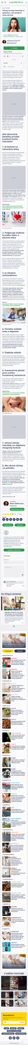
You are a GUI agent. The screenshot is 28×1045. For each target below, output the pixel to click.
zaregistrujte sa (14, 543)
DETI (12, 807)
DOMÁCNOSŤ (15, 832)
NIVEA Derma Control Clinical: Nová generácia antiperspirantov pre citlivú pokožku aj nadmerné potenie (18, 798)
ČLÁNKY (13, 758)
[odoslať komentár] (22, 575)
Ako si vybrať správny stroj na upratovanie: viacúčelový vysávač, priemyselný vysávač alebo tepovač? (17, 848)
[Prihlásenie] (2, 2)
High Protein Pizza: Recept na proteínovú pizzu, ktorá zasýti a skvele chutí (17, 712)
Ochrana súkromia (8, 1033)
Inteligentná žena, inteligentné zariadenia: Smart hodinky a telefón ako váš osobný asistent (18, 773)
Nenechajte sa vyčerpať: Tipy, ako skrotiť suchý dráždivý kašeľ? (18, 761)
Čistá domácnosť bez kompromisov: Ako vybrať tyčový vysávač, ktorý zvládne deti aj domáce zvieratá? (17, 936)
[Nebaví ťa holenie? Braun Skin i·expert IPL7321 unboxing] (7, 1003)
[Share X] (10, 519)
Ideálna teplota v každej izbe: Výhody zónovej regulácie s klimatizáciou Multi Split (18, 897)
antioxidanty (21, 285)
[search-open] (5, 2)
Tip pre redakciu (20, 1033)
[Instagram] (10, 1038)
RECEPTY (13, 708)
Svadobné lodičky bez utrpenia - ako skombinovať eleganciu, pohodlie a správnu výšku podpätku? (18, 688)
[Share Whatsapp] (7, 519)
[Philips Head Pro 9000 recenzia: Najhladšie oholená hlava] (21, 995)
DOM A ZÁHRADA (16, 818)
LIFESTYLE (14, 658)
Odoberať (22, 1022)
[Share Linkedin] (17, 519)
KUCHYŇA (14, 907)
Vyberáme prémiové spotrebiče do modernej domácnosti (18, 910)
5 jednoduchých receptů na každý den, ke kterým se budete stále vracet (18, 747)
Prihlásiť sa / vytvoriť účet (14, 550)
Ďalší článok (20, 525)
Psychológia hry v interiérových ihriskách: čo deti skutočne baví (18, 811)
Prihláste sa (7, 537)
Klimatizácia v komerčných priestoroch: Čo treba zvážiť (18, 873)
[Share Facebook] (3, 519)
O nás (6, 1028)
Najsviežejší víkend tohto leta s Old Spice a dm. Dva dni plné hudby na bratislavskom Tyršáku (18, 662)
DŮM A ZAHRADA (16, 733)
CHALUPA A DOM (16, 882)
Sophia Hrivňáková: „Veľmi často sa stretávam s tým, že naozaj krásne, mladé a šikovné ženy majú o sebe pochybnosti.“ (18, 674)
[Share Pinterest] (14, 519)
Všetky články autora (17, 509)
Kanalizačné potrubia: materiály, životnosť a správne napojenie (17, 885)
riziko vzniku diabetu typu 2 (10, 383)
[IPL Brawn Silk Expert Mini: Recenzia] (21, 1003)
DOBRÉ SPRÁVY (15, 783)
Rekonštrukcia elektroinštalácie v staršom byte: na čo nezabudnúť (16, 863)
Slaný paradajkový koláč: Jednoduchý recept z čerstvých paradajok (18, 723)
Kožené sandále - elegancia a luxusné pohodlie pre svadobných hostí (18, 699)
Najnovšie (20, 651)
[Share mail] (21, 519)
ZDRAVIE (8, 7)
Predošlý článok (8, 525)
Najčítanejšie (8, 651)
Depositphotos (8, 413)
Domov (3, 7)
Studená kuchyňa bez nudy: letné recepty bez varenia (17, 921)
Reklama (20, 1028)
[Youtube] (14, 1038)
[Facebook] (17, 1038)
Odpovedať (8, 585)
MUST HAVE (14, 694)
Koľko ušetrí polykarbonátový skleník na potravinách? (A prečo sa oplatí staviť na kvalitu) (18, 823)
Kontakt (13, 1028)
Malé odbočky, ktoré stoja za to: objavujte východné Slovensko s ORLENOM (17, 787)
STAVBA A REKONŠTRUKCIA (16, 858)
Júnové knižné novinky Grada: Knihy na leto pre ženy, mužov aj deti (18, 946)
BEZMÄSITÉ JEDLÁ (16, 918)
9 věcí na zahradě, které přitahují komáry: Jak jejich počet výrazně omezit (18, 737)
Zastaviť (14, 59)
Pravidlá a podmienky (14, 1031)
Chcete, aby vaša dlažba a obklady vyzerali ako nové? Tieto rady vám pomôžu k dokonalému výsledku (18, 837)
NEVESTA (13, 683)
